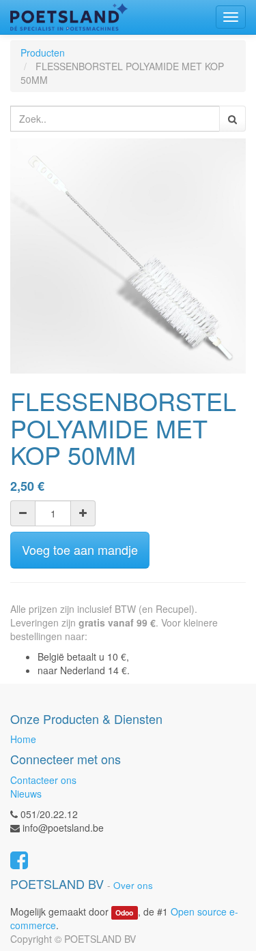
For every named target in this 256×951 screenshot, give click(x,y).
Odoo (124, 912)
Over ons (133, 885)
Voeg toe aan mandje (80, 549)
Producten (42, 52)
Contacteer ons (43, 780)
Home (23, 739)
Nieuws (26, 793)
